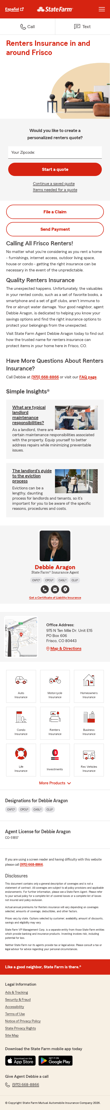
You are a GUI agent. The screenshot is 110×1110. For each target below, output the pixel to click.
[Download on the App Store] (20, 1061)
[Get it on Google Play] (55, 1061)
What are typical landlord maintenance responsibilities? (29, 415)
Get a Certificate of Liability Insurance (55, 597)
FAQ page (87, 377)
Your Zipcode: (23, 152)
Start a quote (55, 169)
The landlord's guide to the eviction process (32, 475)
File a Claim (55, 212)
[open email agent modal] (55, 590)
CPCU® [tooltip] (49, 580)
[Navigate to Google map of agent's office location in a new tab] (65, 589)
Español (12, 9)
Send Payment (55, 229)
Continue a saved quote (54, 184)
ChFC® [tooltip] (36, 580)
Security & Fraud (18, 1000)
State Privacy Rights (20, 1028)
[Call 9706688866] (45, 589)
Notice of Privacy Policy (23, 1021)
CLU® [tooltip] (75, 580)
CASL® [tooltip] (63, 580)
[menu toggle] (102, 9)
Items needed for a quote (55, 190)
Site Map (12, 1035)
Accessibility (14, 1007)
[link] (55, 9)
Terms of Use (15, 1014)
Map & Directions (65, 648)
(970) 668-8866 (45, 377)
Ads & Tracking (16, 992)
